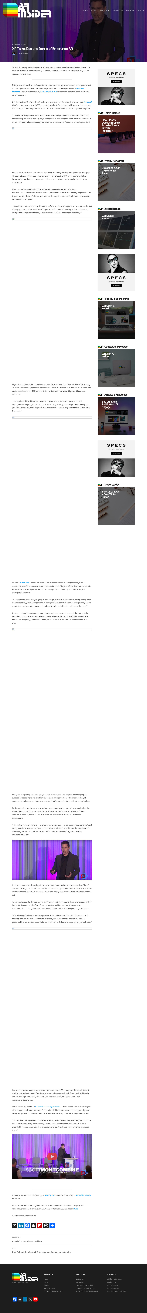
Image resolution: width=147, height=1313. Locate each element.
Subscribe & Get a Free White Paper (111, 171)
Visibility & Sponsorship (84, 1285)
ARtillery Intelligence (114, 1279)
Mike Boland (23, 53)
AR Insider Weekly (83, 1195)
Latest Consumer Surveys (116, 1291)
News (93, 11)
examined (24, 582)
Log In (46, 1282)
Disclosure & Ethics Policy (53, 1291)
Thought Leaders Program (85, 1288)
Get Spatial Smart (108, 217)
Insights (103, 11)
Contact (46, 1285)
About (85, 11)
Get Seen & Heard (108, 307)
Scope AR (88, 102)
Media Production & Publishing (87, 1291)
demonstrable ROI (48, 91)
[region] (116, 134)
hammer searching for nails (47, 1107)
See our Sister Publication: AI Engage (110, 404)
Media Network (49, 1288)
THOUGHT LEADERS (134, 11)
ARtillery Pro (111, 1282)
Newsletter (80, 1279)
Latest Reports (112, 1285)
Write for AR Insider (108, 355)
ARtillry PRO (50, 1195)
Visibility (117, 11)
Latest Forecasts (113, 1288)
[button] (116, 134)
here (76, 1209)
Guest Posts (80, 1282)
